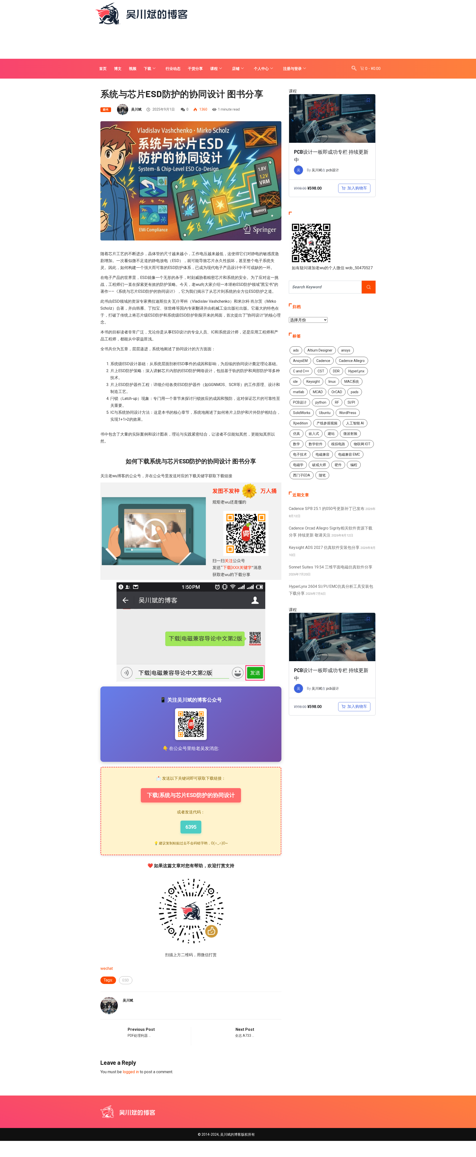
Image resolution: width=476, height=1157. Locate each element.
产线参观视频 (327, 423)
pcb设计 (332, 170)
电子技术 (300, 454)
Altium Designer (319, 350)
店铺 (235, 68)
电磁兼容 (322, 454)
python (320, 402)
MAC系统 (351, 382)
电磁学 (298, 465)
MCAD (318, 392)
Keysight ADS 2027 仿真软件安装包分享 (324, 547)
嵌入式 (314, 434)
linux (332, 382)
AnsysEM (300, 361)
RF (337, 402)
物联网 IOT (362, 444)
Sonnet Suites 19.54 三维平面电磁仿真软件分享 (330, 567)
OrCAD (336, 392)
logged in (131, 1071)
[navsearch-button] (354, 69)
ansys (345, 350)
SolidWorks (301, 413)
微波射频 (350, 434)
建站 (331, 434)
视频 (132, 68)
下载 (147, 68)
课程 (214, 68)
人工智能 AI (355, 423)
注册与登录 (292, 68)
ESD (125, 980)
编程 (353, 465)
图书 (106, 109)
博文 (117, 68)
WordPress (347, 413)
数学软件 (316, 444)
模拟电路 (338, 444)
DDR (336, 371)
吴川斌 (136, 109)
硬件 (338, 465)
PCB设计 (300, 402)
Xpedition (300, 423)
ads (296, 350)
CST (321, 371)
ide (295, 382)
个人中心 (261, 68)
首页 (103, 68)
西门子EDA (301, 475)
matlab (298, 392)
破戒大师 (319, 465)
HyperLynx (356, 371)
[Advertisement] (238, 42)
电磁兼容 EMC (349, 454)
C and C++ (301, 371)
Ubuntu (324, 413)
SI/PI (351, 402)
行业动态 (173, 68)
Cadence (323, 361)
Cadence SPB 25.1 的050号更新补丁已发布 (326, 508)
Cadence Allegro (352, 361)
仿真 (296, 434)
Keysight (313, 382)
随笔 (322, 475)
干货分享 (195, 68)
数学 (296, 444)
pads (354, 392)
